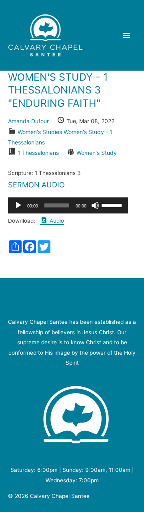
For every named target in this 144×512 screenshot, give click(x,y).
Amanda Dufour (28, 121)
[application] (68, 205)
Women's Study (96, 152)
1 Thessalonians (38, 152)
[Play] (18, 205)
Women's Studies (40, 131)
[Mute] (95, 205)
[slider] (113, 204)
